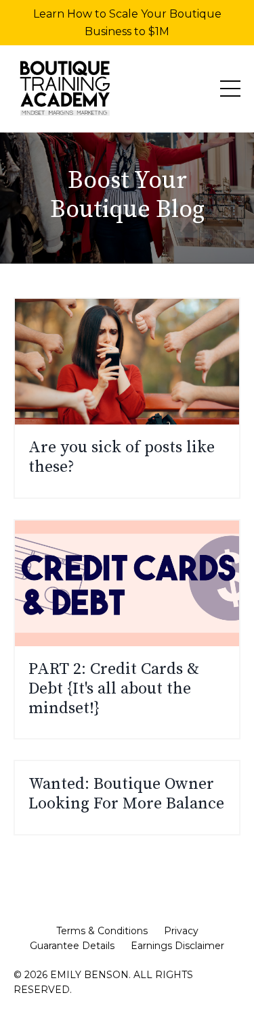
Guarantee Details (72, 946)
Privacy (181, 931)
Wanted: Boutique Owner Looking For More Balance (126, 794)
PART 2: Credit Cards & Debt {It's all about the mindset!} (113, 689)
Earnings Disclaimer (177, 946)
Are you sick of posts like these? (121, 457)
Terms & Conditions (102, 931)
